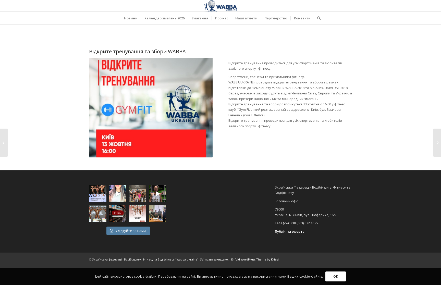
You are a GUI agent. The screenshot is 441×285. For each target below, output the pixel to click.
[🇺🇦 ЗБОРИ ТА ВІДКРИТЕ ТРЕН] (97, 193)
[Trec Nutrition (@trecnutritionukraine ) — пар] (117, 213)
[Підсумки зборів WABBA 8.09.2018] (4, 143)
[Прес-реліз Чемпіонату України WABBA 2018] (437, 143)
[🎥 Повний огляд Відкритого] (97, 213)
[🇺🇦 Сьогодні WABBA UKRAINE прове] (137, 193)
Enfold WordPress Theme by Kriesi (255, 259)
